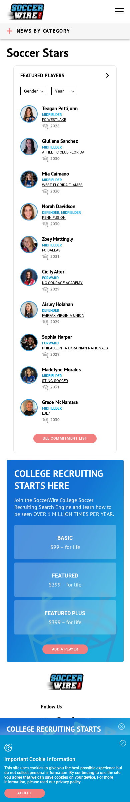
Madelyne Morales (61, 369)
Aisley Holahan (57, 304)
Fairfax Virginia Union (63, 315)
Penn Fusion (54, 217)
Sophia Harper (57, 337)
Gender (31, 91)
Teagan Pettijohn (60, 108)
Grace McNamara (60, 402)
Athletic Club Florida (63, 152)
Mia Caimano (55, 174)
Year (59, 91)
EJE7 (46, 413)
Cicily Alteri (54, 271)
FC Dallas (51, 250)
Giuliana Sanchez (60, 141)
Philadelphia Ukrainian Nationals (75, 348)
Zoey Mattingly (57, 239)
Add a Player (65, 649)
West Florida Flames (62, 185)
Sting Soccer (55, 381)
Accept (24, 793)
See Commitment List (65, 438)
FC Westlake (54, 120)
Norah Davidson (58, 206)
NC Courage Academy (62, 283)
